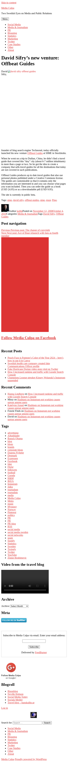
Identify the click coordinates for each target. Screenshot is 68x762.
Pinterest (12, 512)
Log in (4, 708)
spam (10, 538)
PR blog (12, 523)
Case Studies (14, 44)
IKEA (11, 481)
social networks (15, 535)
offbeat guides (32, 200)
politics (11, 515)
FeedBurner (41, 652)
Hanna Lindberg (16, 394)
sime (9, 200)
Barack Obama (15, 438)
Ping (54, 200)
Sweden (12, 546)
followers (12, 469)
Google (11, 475)
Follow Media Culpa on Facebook (28, 338)
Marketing (13, 38)
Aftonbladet (13, 435)
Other (10, 47)
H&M (11, 478)
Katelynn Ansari (16, 405)
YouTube (12, 555)
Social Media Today (18, 697)
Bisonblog (13, 691)
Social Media (14, 24)
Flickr (10, 467)
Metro (11, 501)
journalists (13, 492)
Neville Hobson (15, 694)
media (11, 495)
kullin (19, 211)
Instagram (12, 484)
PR (9, 30)
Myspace (12, 506)
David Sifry (49, 214)
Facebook (12, 461)
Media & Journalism (18, 27)
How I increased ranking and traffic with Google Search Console (35, 395)
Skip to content (8, 2)
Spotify (11, 540)
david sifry (18, 200)
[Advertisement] (25, 284)
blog (10, 441)
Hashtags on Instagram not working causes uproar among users (34, 412)
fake (10, 464)
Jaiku (10, 486)
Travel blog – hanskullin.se (21, 702)
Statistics (12, 36)
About (11, 50)
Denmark (12, 455)
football (11, 472)
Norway (12, 509)
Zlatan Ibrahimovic (17, 557)
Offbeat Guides (35, 153)
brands (11, 447)
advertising (13, 432)
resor (48, 200)
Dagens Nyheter (16, 452)
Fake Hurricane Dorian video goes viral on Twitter (33, 369)
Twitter (11, 41)
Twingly (12, 549)
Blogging (12, 33)
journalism (13, 489)
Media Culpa (7, 8)
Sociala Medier (15, 699)
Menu (5, 19)
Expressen (13, 458)
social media (14, 529)
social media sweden (18, 532)
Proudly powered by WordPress (31, 759)
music (10, 503)
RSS (10, 526)
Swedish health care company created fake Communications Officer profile (29, 365)
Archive (5, 606)
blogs (10, 444)
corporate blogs (15, 450)
